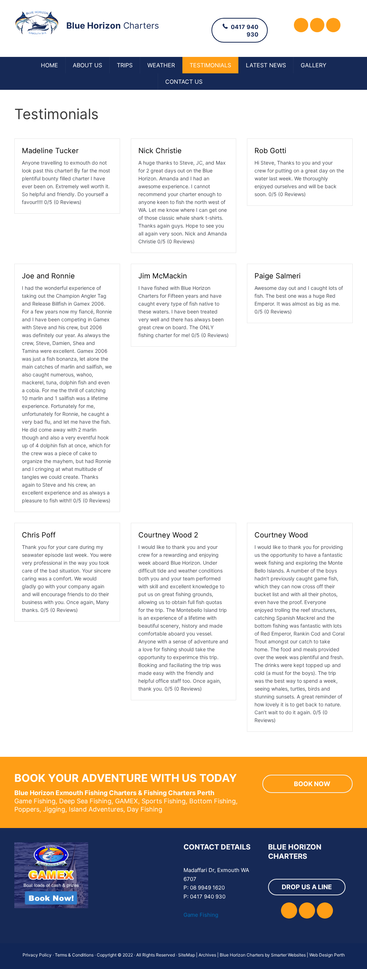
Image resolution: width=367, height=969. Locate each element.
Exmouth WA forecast (136, 920)
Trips (125, 65)
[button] (301, 25)
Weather (161, 65)
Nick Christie (160, 150)
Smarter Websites (288, 955)
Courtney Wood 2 (168, 535)
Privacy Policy (37, 955)
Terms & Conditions (74, 955)
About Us (87, 65)
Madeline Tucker (50, 150)
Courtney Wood (281, 535)
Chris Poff (39, 535)
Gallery (314, 65)
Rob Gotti (270, 150)
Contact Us (183, 81)
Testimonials (210, 65)
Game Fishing (201, 914)
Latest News (266, 65)
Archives (207, 955)
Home (49, 65)
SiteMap (186, 955)
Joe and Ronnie (48, 276)
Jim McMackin (162, 276)
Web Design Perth (327, 955)
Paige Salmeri (277, 276)
